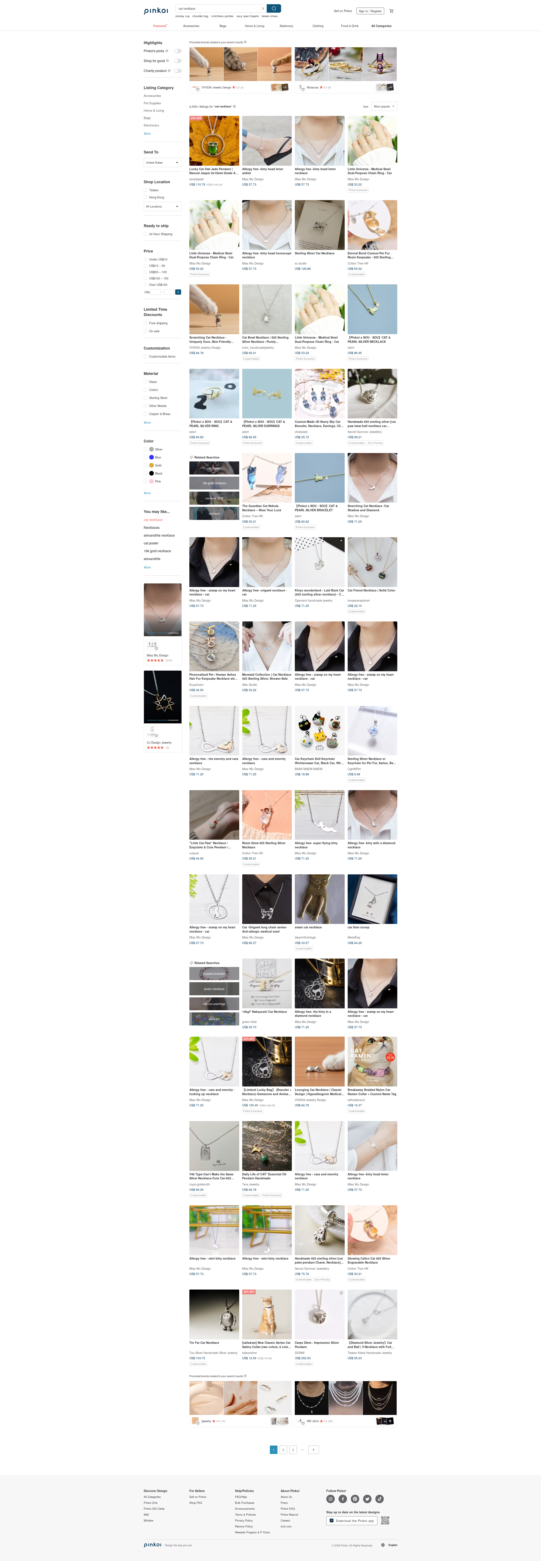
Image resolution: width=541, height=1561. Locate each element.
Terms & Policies (245, 1514)
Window (148, 1520)
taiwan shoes (270, 16)
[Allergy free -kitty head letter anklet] (267, 141)
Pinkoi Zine (150, 1502)
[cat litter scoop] (373, 899)
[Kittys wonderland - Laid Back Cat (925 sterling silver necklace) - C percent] (320, 562)
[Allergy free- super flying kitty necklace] (320, 815)
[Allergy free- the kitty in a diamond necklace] (320, 983)
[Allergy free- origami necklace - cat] (267, 562)
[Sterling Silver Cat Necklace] (320, 225)
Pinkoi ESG (288, 1508)
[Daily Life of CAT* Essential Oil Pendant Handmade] (267, 1146)
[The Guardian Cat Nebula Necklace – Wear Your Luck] (267, 478)
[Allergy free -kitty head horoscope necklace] (267, 225)
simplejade (196, 179)
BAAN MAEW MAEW (308, 769)
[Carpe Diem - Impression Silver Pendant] (320, 1314)
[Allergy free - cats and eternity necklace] (267, 731)
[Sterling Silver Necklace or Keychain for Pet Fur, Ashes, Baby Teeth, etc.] (373, 731)
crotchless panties (222, 16)
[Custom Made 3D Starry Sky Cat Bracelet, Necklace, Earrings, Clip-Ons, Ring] (320, 394)
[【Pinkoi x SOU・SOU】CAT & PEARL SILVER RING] (214, 394)
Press (284, 1502)
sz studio (301, 263)
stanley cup (182, 16)
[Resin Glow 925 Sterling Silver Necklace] (267, 815)
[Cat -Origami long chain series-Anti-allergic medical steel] (267, 899)
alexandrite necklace (159, 535)
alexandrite (152, 558)
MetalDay (354, 937)
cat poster (151, 543)
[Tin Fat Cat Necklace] (214, 1314)
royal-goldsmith (199, 1184)
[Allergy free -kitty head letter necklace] (320, 141)
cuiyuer (194, 853)
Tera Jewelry (250, 1184)
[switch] (163, 50)
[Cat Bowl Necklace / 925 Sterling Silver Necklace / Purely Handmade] (267, 309)
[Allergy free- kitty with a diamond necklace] (373, 815)
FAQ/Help (241, 1496)
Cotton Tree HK (358, 263)
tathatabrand (356, 1099)
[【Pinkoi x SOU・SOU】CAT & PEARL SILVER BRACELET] (320, 478)
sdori (351, 347)
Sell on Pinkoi (343, 11)
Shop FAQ (195, 1502)
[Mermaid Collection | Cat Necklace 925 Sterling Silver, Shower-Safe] (267, 646)
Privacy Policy (244, 1520)
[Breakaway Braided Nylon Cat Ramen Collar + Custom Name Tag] (373, 1061)
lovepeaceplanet (359, 600)
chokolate (301, 432)
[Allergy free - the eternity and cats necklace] (214, 731)
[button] (178, 292)
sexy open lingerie (247, 16)
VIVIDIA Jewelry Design (205, 347)
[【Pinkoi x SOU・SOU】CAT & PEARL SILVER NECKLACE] (373, 309)
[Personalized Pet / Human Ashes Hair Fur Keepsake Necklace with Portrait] (214, 646)
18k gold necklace (157, 550)
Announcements (245, 1508)
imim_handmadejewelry (258, 347)
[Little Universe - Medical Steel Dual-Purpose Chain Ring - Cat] (373, 141)
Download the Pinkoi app (354, 1521)
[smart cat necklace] (320, 899)
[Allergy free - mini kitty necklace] (214, 1230)
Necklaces (152, 527)
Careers (285, 1520)
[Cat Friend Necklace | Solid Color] (373, 562)
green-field (249, 1021)
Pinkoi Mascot (289, 1514)
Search (274, 8)
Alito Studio (249, 684)
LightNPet (354, 769)
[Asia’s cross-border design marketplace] (156, 11)
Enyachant (196, 684)
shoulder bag (200, 16)
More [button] (147, 133)
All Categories (152, 1496)
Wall (146, 1514)
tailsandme (249, 1353)
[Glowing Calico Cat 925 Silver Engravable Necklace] (373, 1230)
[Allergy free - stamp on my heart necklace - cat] (214, 562)
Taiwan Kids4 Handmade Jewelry (370, 1353)
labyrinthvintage (305, 937)
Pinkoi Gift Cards (154, 1508)
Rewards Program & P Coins (252, 1532)
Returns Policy (244, 1526)
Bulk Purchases (244, 1502)
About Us (286, 1496)
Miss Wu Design (253, 179)
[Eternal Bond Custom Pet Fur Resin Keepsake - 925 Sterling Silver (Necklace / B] (373, 225)
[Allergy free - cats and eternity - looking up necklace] (214, 1061)
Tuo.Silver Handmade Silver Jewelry (213, 1353)
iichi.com (286, 1526)
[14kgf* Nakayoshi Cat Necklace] (267, 983)
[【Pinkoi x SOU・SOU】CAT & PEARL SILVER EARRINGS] (267, 394)
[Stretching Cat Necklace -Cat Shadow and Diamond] (373, 478)
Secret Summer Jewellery (365, 432)
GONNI (300, 1353)
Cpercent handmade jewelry (313, 600)
